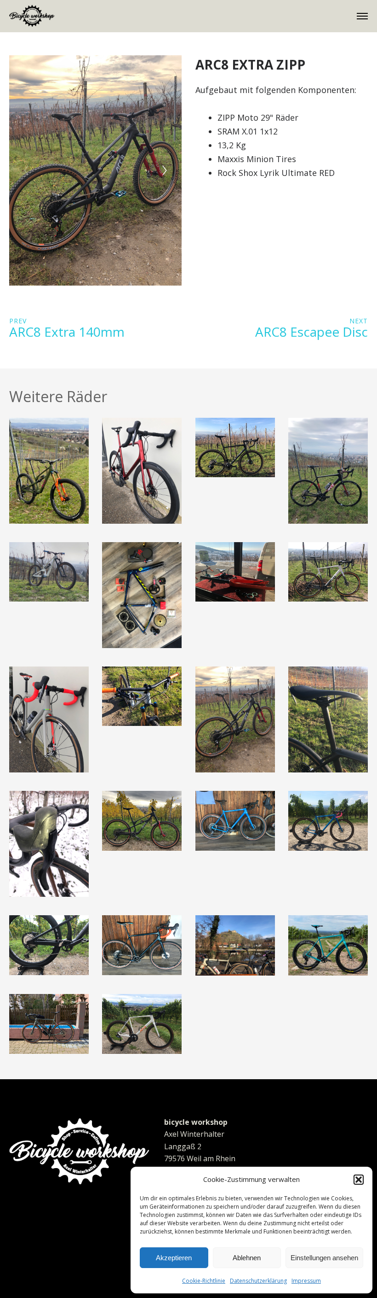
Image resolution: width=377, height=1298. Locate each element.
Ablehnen (247, 1258)
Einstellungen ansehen (324, 1258)
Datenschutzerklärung (258, 1281)
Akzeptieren (174, 1258)
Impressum (306, 1281)
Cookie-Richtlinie (203, 1281)
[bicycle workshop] (32, 16)
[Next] (164, 170)
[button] (358, 1179)
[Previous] (26, 170)
